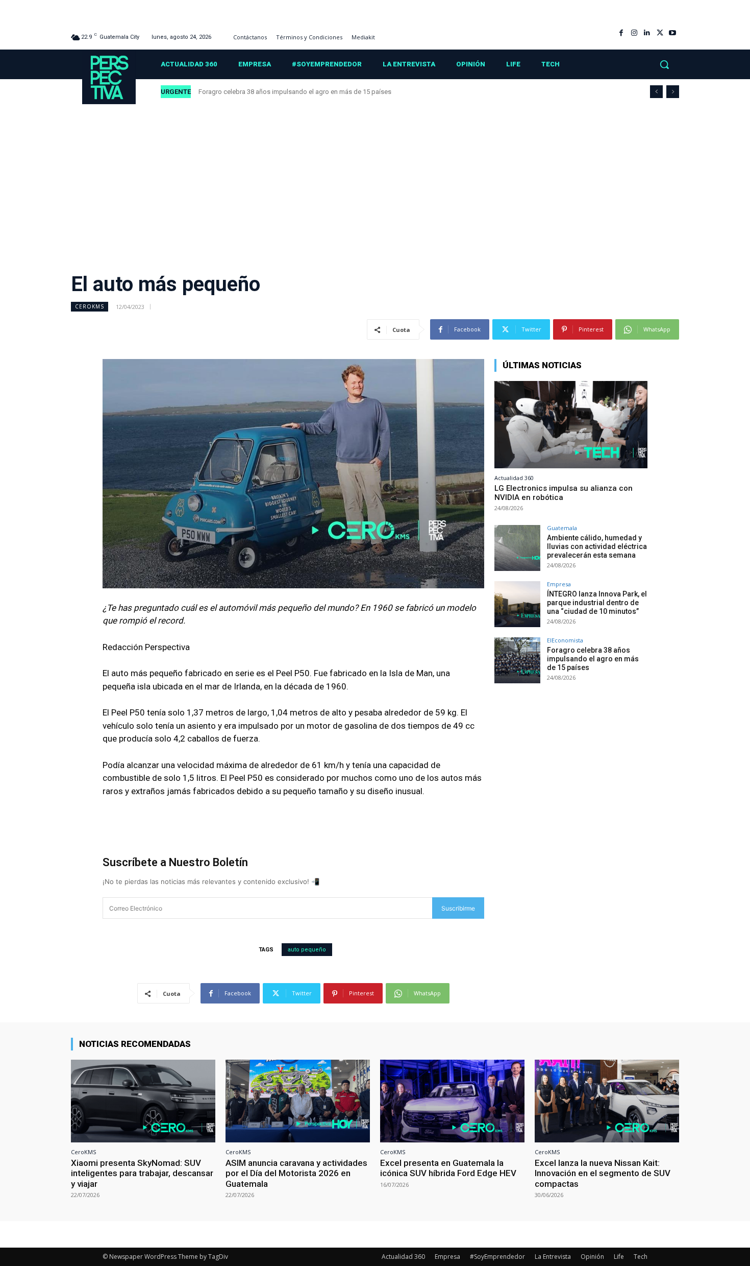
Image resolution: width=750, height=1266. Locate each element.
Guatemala (562, 528)
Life (619, 1256)
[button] (664, 64)
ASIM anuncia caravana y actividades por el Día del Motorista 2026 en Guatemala (296, 1173)
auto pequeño (307, 949)
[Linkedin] (646, 33)
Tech (640, 1256)
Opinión (592, 1256)
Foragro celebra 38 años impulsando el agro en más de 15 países (294, 91)
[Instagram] (634, 33)
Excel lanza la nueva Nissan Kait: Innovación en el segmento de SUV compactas (602, 1173)
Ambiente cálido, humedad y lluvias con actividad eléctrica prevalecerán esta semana (597, 546)
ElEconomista (565, 640)
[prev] (656, 91)
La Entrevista (553, 1256)
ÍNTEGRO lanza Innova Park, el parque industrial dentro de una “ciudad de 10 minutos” (597, 602)
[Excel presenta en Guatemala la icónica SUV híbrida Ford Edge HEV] (452, 1101)
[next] (672, 91)
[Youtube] (672, 33)
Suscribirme (458, 908)
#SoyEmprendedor (497, 1256)
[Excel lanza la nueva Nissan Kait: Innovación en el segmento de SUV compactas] (607, 1101)
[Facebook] (621, 33)
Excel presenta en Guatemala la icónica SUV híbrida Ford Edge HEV (448, 1168)
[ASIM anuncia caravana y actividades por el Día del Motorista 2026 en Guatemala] (298, 1101)
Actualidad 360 (514, 478)
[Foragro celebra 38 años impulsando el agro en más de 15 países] (517, 660)
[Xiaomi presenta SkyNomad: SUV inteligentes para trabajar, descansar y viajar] (143, 1101)
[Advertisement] (375, 181)
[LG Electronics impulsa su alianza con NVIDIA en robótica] (570, 424)
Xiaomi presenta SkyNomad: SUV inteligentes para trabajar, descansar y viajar (142, 1173)
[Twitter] (660, 33)
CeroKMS (89, 306)
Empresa (559, 584)
